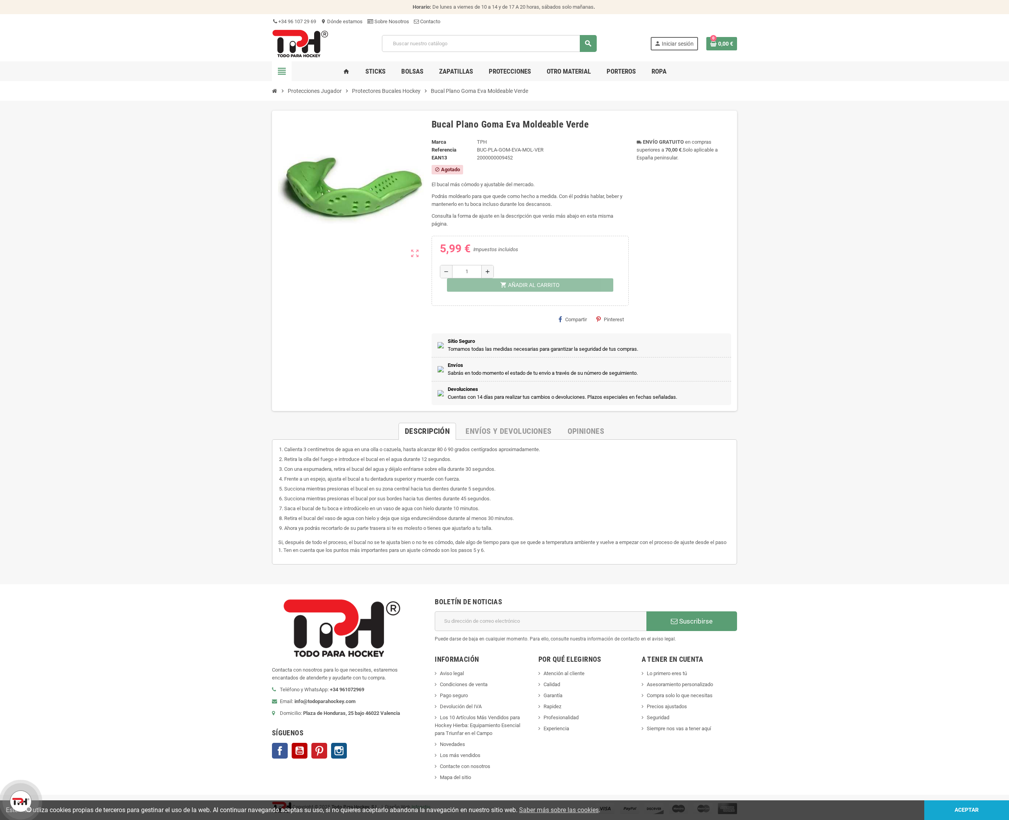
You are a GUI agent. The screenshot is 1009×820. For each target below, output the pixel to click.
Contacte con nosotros (465, 766)
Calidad (552, 684)
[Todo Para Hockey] (300, 43)
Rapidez (552, 706)
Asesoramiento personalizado (680, 684)
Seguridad (658, 717)
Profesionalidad (561, 717)
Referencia (444, 150)
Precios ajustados (667, 706)
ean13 (439, 158)
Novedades (452, 744)
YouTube (299, 751)
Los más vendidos (460, 755)
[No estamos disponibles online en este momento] (19, 800)
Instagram (339, 751)
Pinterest (614, 319)
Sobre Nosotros (391, 21)
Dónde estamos (342, 21)
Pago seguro (454, 695)
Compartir (576, 319)
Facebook (280, 751)
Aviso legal (452, 673)
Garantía (553, 695)
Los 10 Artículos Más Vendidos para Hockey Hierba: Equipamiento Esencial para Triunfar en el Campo (477, 725)
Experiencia (556, 728)
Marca (439, 142)
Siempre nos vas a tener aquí (679, 728)
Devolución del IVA (461, 706)
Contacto (429, 21)
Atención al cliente (564, 673)
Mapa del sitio (455, 777)
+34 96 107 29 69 (296, 21)
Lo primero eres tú (667, 673)
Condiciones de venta (464, 684)
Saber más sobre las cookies (559, 810)
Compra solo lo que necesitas (680, 695)
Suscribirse (695, 621)
